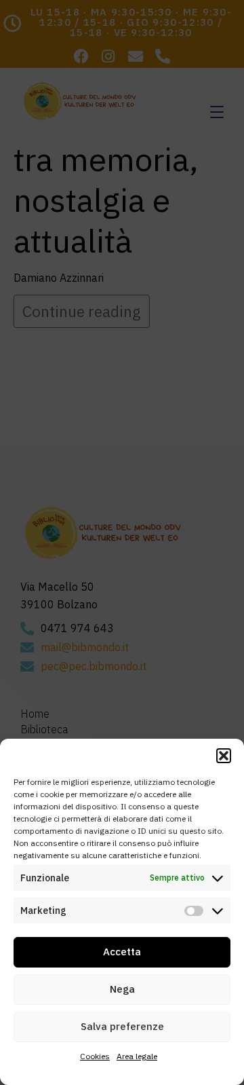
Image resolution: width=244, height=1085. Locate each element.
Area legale (137, 1056)
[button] (223, 755)
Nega (122, 988)
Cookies (95, 1056)
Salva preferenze (122, 1026)
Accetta (122, 951)
